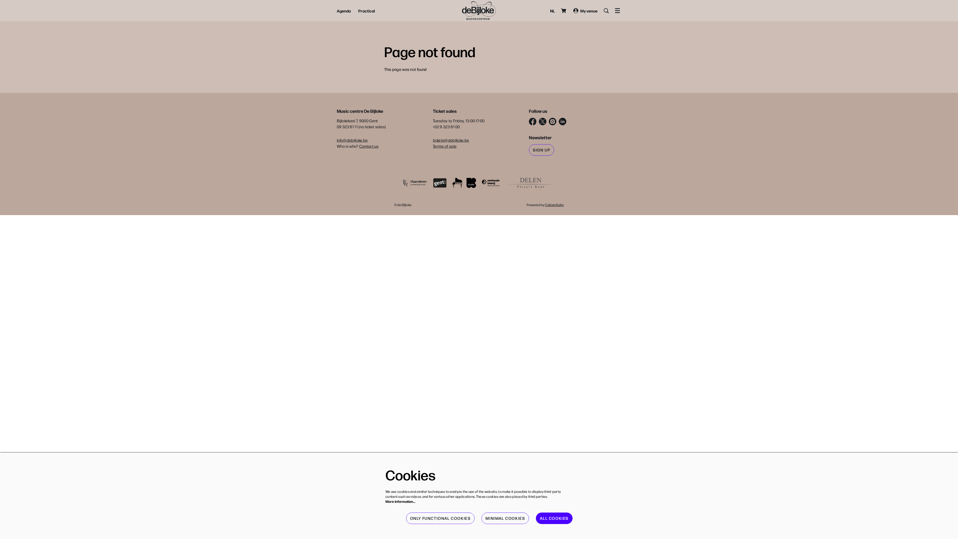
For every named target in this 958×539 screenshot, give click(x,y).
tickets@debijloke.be (451, 140)
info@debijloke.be (352, 140)
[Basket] (564, 10)
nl (552, 11)
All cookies (554, 518)
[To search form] (606, 10)
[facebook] (532, 121)
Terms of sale (445, 146)
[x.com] (542, 121)
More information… (400, 501)
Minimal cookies (505, 518)
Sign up (541, 149)
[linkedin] (562, 121)
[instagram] (552, 121)
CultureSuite (554, 204)
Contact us (368, 146)
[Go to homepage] (479, 10)
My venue (589, 10)
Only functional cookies (440, 518)
